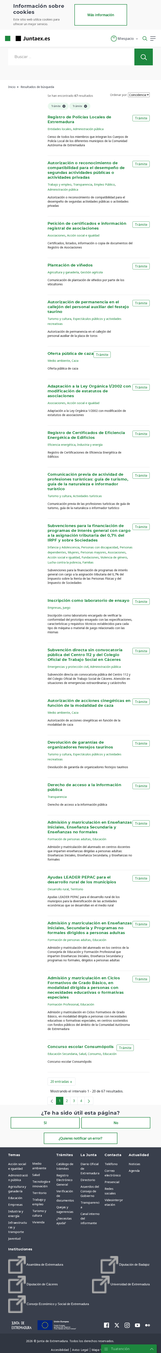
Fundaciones (90, 557)
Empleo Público (104, 184)
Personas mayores (93, 552)
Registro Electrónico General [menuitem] (64, 1179)
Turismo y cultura (59, 319)
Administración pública (88, 129)
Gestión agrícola (91, 272)
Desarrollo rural (58, 889)
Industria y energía (90, 445)
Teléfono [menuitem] (111, 1164)
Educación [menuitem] (15, 1198)
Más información (100, 15)
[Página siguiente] (88, 1101)
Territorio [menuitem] (39, 1193)
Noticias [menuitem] (134, 1164)
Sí (45, 1122)
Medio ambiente (59, 361)
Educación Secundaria (62, 1054)
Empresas (54, 608)
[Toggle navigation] (56, 38)
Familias (87, 562)
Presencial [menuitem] (112, 1182)
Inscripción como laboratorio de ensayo (89, 601)
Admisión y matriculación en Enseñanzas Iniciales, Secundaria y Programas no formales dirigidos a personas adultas (90, 928)
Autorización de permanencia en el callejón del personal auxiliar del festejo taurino (88, 307)
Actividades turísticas (87, 496)
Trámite (141, 118)
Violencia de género (113, 557)
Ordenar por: (118, 95)
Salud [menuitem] (36, 1175)
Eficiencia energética (61, 445)
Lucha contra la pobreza (64, 562)
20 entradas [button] (62, 1082)
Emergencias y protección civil (68, 667)
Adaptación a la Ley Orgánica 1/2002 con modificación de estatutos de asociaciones (89, 391)
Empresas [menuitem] (15, 1204)
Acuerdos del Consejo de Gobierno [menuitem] (89, 1191)
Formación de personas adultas (69, 839)
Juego (66, 608)
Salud (82, 1054)
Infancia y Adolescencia (63, 547)
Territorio (76, 889)
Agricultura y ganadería (63, 272)
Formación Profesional (63, 1004)
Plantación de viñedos (70, 265)
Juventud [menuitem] (14, 1238)
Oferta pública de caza (71, 354)
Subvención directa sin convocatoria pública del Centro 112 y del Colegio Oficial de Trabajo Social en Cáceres (85, 655)
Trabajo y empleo (59, 184)
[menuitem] (35, 1265)
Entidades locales (59, 129)
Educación (99, 839)
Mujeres (73, 552)
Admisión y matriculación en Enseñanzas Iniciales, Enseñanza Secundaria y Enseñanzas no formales (90, 827)
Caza (75, 361)
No (116, 1122)
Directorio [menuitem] (87, 1180)
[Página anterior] (51, 1101)
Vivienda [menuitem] (38, 1222)
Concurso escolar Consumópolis (81, 1047)
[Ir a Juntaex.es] (26, 38)
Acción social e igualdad (83, 235)
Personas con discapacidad (99, 547)
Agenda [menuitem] (134, 1170)
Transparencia (82, 184)
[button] (124, 38)
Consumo (94, 1054)
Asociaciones (56, 235)
